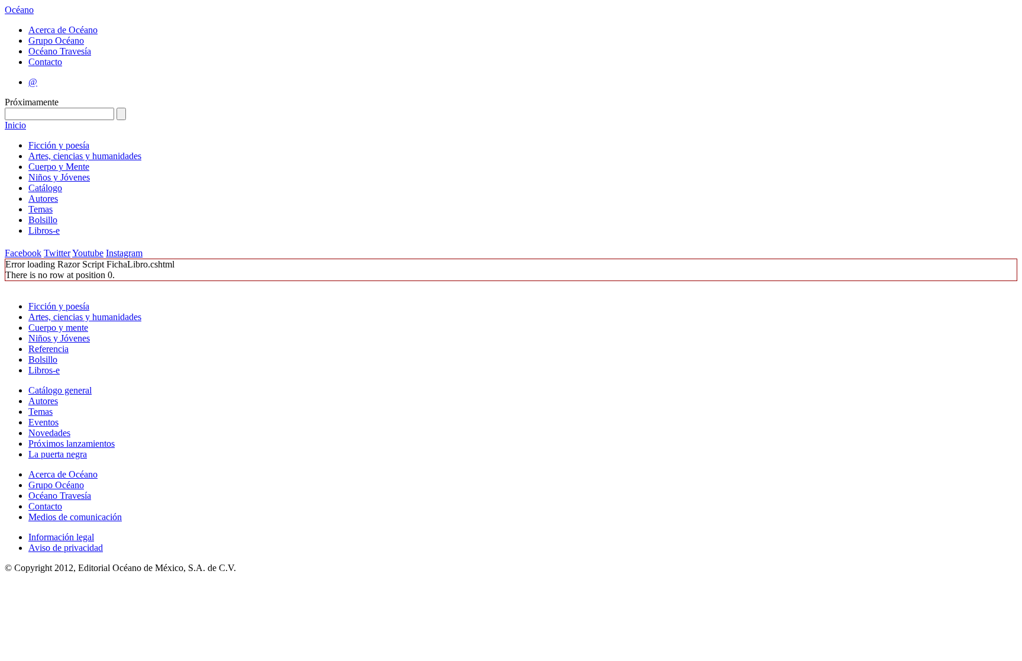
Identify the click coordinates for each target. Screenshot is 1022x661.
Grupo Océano (56, 41)
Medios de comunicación (75, 517)
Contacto (45, 62)
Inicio (15, 125)
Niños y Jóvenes (59, 177)
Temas (40, 209)
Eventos (43, 422)
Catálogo (45, 188)
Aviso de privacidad (65, 548)
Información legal (61, 537)
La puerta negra (57, 454)
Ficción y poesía (58, 145)
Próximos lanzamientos (71, 443)
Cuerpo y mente (58, 328)
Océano (19, 10)
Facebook (23, 253)
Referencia (48, 349)
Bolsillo (42, 220)
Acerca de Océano (63, 30)
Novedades (49, 433)
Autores (43, 199)
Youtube (88, 253)
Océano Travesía (59, 51)
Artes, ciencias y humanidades (84, 156)
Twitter (57, 253)
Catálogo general (60, 390)
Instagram (124, 253)
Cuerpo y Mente (58, 167)
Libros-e (44, 230)
